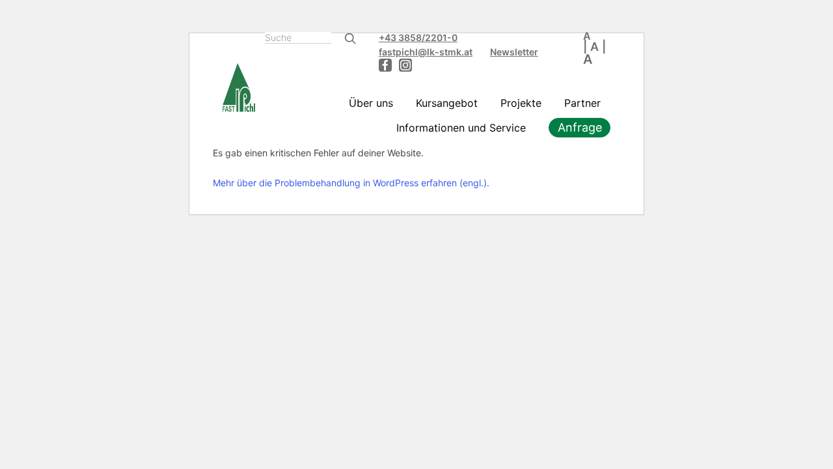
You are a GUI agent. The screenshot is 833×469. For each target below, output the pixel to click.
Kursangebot (447, 102)
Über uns (371, 102)
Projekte (520, 102)
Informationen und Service (461, 127)
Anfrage (580, 127)
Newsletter (514, 51)
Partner (582, 102)
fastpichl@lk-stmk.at (425, 51)
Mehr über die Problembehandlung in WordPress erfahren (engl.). (351, 182)
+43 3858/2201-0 (418, 37)
